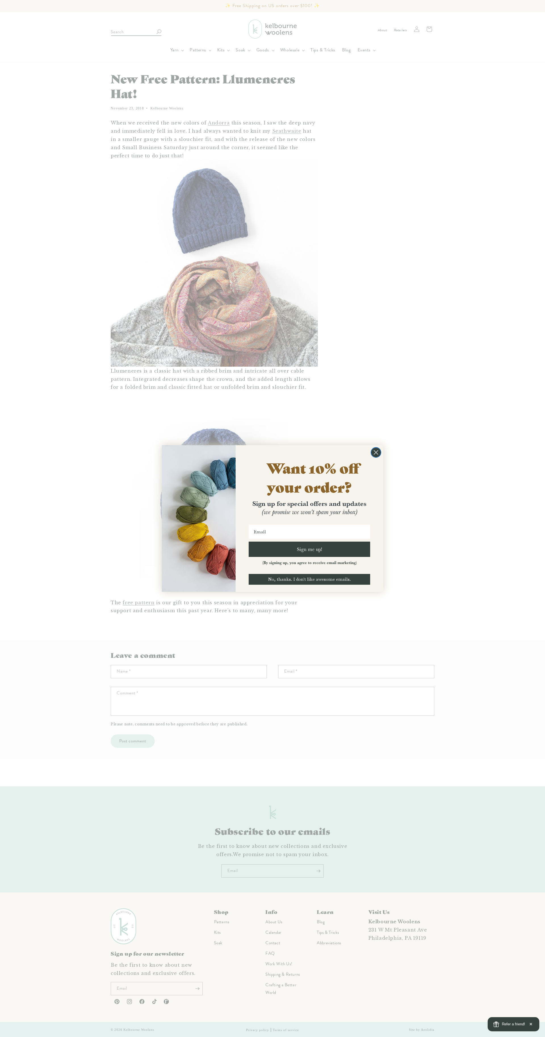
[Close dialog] (376, 452)
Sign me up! (309, 549)
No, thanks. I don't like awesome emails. (309, 579)
